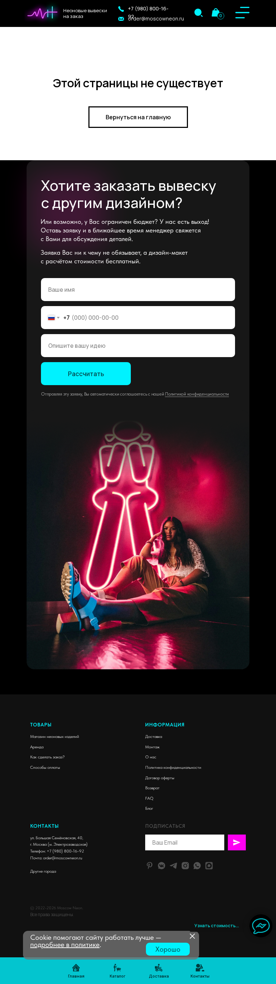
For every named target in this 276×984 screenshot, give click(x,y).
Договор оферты (159, 777)
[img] (198, 13)
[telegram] (173, 865)
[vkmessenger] (161, 865)
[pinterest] (149, 865)
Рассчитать (86, 374)
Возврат (152, 787)
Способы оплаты (45, 767)
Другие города (43, 871)
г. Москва (38, 844)
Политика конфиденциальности (173, 767)
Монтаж (152, 746)
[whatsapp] (197, 865)
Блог (149, 808)
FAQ (149, 798)
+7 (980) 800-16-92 (65, 851)
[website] (208, 865)
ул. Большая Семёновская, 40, (56, 837)
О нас (150, 756)
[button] (121, 9)
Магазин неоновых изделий (54, 736)
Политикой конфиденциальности (197, 394)
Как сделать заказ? (47, 756)
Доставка (153, 736)
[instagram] (185, 865)
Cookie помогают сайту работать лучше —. (95, 941)
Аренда (36, 746)
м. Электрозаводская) (68, 844)
